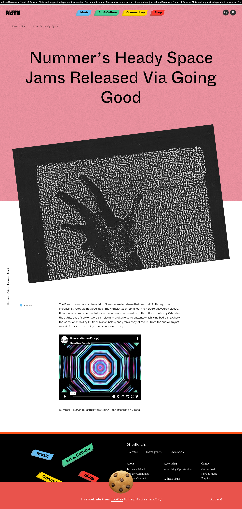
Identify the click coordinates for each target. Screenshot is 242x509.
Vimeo (136, 410)
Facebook (8, 300)
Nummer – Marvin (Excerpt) (76, 410)
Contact (205, 463)
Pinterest (8, 280)
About (130, 463)
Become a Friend (136, 469)
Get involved (208, 469)
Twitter (8, 290)
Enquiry (205, 478)
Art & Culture (107, 12)
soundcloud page (113, 326)
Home (14, 26)
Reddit (8, 271)
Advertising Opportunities (178, 469)
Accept (216, 498)
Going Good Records (114, 410)
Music (84, 12)
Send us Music (209, 473)
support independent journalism (67, 2)
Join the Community (138, 473)
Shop (158, 12)
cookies (117, 498)
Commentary (135, 12)
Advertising (170, 463)
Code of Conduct (136, 478)
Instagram (154, 452)
